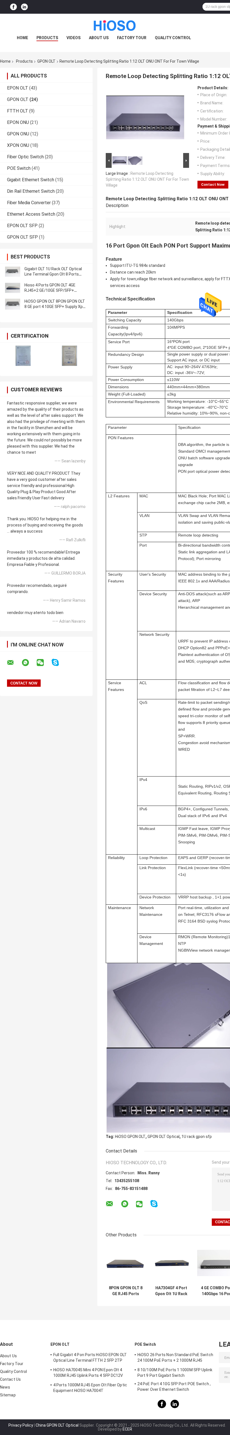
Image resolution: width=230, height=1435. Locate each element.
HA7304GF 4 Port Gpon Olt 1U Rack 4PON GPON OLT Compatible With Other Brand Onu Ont (171, 1291)
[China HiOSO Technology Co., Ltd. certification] (23, 355)
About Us (99, 38)
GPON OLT (46, 61)
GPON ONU (18, 134)
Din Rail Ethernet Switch (31, 191)
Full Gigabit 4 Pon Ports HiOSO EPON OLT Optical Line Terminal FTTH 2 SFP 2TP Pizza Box (90, 1358)
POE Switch (19, 168)
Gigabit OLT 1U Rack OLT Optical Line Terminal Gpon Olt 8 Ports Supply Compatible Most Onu (53, 274)
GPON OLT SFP (22, 237)
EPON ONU (18, 122)
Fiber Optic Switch (25, 156)
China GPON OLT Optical (57, 1425)
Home (22, 38)
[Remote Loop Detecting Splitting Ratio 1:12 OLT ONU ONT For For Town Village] (145, 118)
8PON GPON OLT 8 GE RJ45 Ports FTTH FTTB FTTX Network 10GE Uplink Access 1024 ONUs (125, 1291)
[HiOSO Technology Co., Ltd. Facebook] (13, 6)
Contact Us (10, 1379)
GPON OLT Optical (164, 1136)
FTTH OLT (17, 111)
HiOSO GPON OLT (130, 1136)
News (5, 1387)
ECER (127, 1429)
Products (47, 38)
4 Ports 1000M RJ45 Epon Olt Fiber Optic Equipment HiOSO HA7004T (90, 1388)
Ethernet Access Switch (31, 214)
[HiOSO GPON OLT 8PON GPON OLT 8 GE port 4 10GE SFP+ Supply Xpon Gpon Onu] (12, 304)
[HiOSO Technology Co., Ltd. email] (14, 662)
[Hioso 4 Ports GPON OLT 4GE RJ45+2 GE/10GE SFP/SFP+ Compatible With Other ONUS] (12, 288)
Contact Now (213, 184)
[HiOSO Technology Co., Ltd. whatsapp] (29, 662)
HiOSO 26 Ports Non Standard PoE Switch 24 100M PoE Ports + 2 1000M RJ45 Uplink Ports (175, 1358)
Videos (73, 38)
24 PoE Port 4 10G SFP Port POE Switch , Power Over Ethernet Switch (174, 1387)
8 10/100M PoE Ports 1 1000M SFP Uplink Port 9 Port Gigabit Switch (174, 1373)
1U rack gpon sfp (196, 1136)
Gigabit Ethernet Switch (30, 179)
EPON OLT (17, 88)
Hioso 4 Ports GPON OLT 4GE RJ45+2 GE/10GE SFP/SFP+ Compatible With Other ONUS (50, 290)
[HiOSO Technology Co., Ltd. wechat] (44, 662)
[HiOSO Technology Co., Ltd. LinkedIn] (24, 6)
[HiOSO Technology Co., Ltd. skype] (59, 662)
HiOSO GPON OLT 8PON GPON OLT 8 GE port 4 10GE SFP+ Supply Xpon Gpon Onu (55, 306)
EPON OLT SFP (22, 225)
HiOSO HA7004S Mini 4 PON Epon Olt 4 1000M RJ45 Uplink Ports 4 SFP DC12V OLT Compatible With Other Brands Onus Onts (90, 1373)
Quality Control (173, 38)
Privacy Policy (20, 1425)
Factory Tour (131, 38)
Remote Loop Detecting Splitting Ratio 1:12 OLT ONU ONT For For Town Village (147, 179)
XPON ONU (18, 145)
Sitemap (8, 1395)
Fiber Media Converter (29, 202)
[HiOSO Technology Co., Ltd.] (115, 25)
